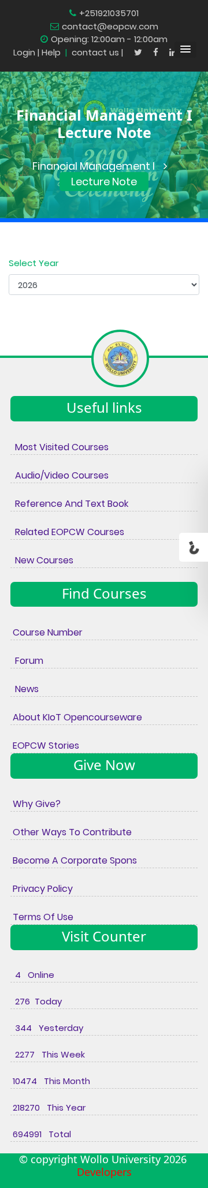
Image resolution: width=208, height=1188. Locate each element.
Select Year (33, 263)
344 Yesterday (46, 1028)
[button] (185, 50)
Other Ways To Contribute (71, 832)
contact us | (98, 52)
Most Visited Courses (59, 447)
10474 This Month (50, 1081)
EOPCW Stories (44, 745)
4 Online (32, 975)
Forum (26, 660)
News (24, 689)
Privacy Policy (41, 888)
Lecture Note (104, 181)
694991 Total (40, 1134)
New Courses (41, 560)
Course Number (46, 632)
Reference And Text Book (69, 503)
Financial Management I (93, 166)
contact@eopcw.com (110, 26)
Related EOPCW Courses (67, 532)
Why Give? (35, 803)
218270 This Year (48, 1107)
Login (24, 52)
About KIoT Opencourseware (76, 717)
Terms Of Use (41, 917)
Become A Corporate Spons (73, 860)
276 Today (36, 1001)
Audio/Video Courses (59, 475)
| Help (49, 52)
